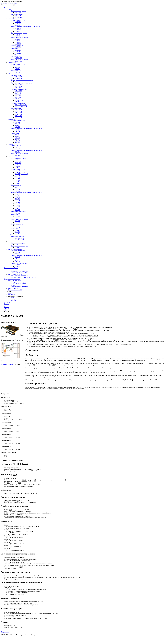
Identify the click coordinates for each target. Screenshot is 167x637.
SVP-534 (17, 175)
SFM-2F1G (18, 94)
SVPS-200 (18, 164)
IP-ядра (13, 285)
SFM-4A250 (18, 117)
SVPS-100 (18, 160)
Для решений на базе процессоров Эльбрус (24, 277)
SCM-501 (17, 254)
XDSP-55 (17, 258)
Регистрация (13, 3)
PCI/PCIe (10, 144)
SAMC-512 (18, 22)
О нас (9, 293)
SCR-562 (17, 134)
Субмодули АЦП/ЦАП (18, 103)
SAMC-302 (18, 47)
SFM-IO (17, 98)
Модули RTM (15, 133)
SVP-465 (17, 233)
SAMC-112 (18, 44)
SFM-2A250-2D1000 (21, 106)
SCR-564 (17, 138)
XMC (9, 241)
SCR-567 (17, 142)
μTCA (9, 9)
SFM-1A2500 (18, 111)
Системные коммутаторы (18, 11)
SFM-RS (17, 102)
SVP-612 (17, 189)
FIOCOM (17, 252)
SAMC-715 (18, 29)
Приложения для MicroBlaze (19, 286)
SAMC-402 (18, 50)
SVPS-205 (18, 167)
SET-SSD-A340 (19, 239)
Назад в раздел (5, 632)
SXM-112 (17, 247)
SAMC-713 (18, 28)
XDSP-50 (17, 131)
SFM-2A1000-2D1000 (21, 105)
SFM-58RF (18, 87)
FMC (9, 73)
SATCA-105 (18, 58)
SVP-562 (17, 177)
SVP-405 (17, 230)
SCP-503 (17, 122)
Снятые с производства (15, 249)
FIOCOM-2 (18, 66)
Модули (6, 8)
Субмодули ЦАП (16, 75)
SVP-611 (17, 188)
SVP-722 (17, 200)
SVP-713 (17, 194)
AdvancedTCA (12, 55)
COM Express (12, 62)
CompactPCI (11, 119)
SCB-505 (17, 72)
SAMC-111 (18, 42)
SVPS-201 (18, 166)
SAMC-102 (18, 40)
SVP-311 (17, 225)
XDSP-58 (17, 261)
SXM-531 (17, 244)
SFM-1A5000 (18, 114)
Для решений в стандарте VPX (20, 275)
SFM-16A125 (18, 109)
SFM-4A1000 (18, 116)
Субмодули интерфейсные (19, 89)
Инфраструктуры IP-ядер (18, 283)
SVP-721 (17, 199)
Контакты (7, 302)
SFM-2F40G (18, 95)
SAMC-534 (18, 25)
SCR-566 (17, 141)
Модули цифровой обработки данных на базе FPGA (26, 26)
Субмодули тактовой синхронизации (22, 80)
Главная (6, 307)
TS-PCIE (17, 149)
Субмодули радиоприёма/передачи (21, 83)
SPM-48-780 (18, 17)
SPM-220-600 (18, 15)
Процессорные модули (18, 20)
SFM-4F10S (18, 97)
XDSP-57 (17, 260)
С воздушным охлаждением (19, 271)
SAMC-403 (18, 51)
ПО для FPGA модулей (14, 280)
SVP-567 (17, 183)
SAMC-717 (18, 31)
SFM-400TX (18, 86)
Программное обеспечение (12, 279)
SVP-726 (17, 203)
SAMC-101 (18, 39)
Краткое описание (8, 364)
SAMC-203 (18, 34)
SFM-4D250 (18, 78)
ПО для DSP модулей (14, 288)
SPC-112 (17, 155)
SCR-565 (17, 139)
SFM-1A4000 (18, 113)
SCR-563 (17, 136)
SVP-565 (17, 180)
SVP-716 (17, 196)
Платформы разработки (15, 274)
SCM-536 (17, 69)
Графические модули (17, 45)
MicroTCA (14, 301)
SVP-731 (17, 205)
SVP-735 (17, 208)
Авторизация (5, 3)
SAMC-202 (18, 266)
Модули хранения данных (19, 33)
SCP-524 (17, 123)
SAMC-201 (18, 264)
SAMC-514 (18, 23)
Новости (6, 304)
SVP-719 (17, 197)
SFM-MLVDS (19, 100)
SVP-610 (17, 186)
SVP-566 (17, 181)
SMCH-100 (18, 12)
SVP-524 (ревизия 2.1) (21, 172)
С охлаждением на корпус (19, 272)
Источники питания (17, 14)
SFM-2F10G (18, 91)
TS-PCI (17, 147)
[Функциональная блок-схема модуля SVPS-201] (10, 357)
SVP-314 (17, 227)
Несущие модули (16, 56)
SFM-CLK (18, 81)
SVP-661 (17, 191)
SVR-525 (17, 217)
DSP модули (14, 48)
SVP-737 (17, 210)
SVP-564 (17, 178)
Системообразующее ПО (15, 290)
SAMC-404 (18, 53)
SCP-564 (17, 127)
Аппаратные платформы (18, 282)
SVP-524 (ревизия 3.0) (21, 174)
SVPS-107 (18, 163)
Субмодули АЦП (16, 108)
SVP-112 (17, 222)
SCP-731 (17, 130)
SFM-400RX (18, 84)
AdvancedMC (11, 18)
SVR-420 (17, 216)
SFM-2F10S (18, 92)
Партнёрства (11, 294)
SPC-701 (17, 152)
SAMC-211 (18, 36)
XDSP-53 (17, 257)
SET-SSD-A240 (19, 238)
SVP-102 (17, 221)
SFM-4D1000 (18, 76)
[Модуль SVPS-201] (10, 335)
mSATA (10, 235)
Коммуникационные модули (19, 37)
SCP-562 (17, 125)
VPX (9, 156)
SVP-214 (17, 213)
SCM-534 (17, 67)
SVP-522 (17, 170)
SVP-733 (17, 207)
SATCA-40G (18, 61)
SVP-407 (17, 232)
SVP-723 (17, 202)
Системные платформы (11, 268)
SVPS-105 (18, 161)
